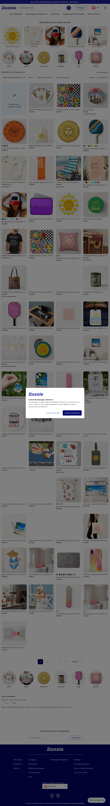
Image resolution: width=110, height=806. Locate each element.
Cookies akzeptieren (72, 413)
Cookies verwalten (53, 413)
